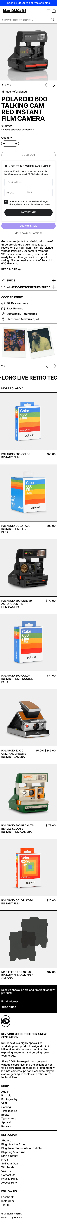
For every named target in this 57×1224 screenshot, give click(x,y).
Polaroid (6, 1095)
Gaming (6, 1107)
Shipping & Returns (13, 1152)
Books (5, 1114)
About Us (7, 1140)
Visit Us (6, 1171)
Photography (9, 1099)
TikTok (5, 1204)
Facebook (7, 1196)
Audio (5, 1091)
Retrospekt (15, 1213)
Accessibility (9, 1182)
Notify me (28, 212)
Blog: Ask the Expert (14, 1144)
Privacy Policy (9, 1178)
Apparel (6, 1122)
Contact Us (8, 1174)
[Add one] (16, 144)
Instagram (7, 1200)
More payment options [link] (28, 233)
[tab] (2, 85)
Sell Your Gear (10, 1163)
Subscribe (8, 1007)
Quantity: (7, 137)
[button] (54, 11)
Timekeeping (9, 1110)
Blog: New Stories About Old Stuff (22, 1148)
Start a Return (10, 1155)
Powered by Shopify (11, 1217)
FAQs (4, 1159)
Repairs (6, 1126)
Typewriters (8, 1118)
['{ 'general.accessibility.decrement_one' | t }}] (4, 144)
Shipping (5, 129)
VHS (4, 1103)
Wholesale (7, 1167)
